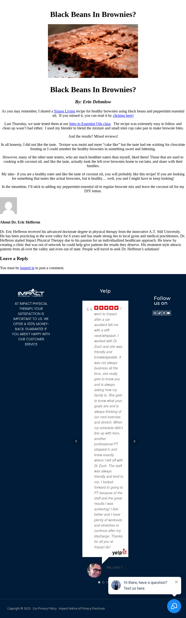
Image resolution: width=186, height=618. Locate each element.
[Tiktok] (159, 313)
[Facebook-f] (164, 313)
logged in (27, 268)
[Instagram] (155, 313)
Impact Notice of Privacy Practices (82, 608)
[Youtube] (168, 313)
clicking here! (123, 115)
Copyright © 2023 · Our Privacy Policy (32, 608)
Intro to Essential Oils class (89, 124)
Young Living (64, 111)
